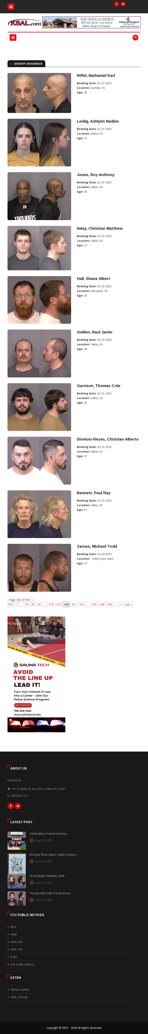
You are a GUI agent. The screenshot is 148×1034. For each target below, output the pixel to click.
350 (109, 604)
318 (51, 604)
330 (94, 604)
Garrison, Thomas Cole (98, 386)
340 (102, 604)
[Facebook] (116, 4)
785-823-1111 (19, 796)
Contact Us (14, 780)
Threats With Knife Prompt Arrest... (51, 893)
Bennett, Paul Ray (93, 493)
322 (81, 604)
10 (26, 604)
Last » (128, 604)
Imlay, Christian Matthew (100, 228)
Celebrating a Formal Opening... (49, 833)
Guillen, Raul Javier (95, 332)
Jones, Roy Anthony (95, 175)
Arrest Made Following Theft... (48, 875)
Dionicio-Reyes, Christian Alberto (108, 439)
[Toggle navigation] (11, 6)
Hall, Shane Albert (93, 278)
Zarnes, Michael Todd (97, 546)
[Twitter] (123, 4)
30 (39, 604)
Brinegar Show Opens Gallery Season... (54, 854)
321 (74, 604)
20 (32, 604)
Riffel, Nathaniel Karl (96, 75)
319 (58, 604)
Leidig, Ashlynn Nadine (98, 121)
